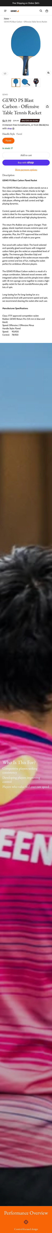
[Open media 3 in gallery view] (36, 82)
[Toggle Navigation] (5, 11)
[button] (41, 11)
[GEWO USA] (14, 11)
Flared (8, 140)
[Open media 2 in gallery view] (26, 82)
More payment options (26, 169)
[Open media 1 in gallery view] (16, 82)
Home (6, 18)
